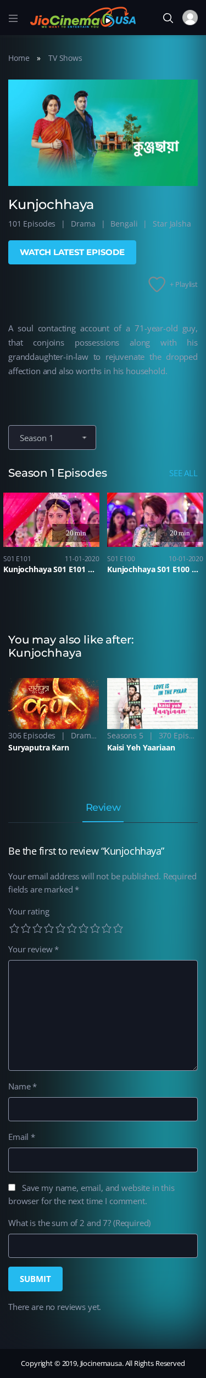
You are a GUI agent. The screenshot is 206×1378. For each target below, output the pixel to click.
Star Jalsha (172, 223)
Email (21, 1136)
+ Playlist (184, 284)
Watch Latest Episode (72, 252)
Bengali (123, 223)
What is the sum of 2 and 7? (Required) (79, 1222)
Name (22, 1086)
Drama (83, 223)
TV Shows (65, 58)
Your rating (28, 911)
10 (118, 928)
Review (103, 808)
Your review (33, 949)
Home (18, 58)
